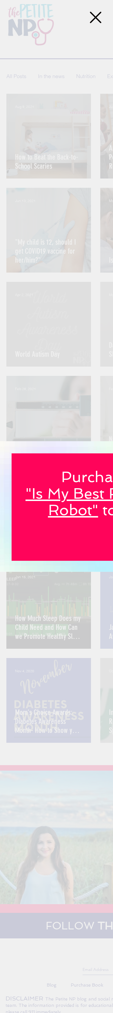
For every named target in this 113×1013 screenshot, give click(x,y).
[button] (95, 17)
